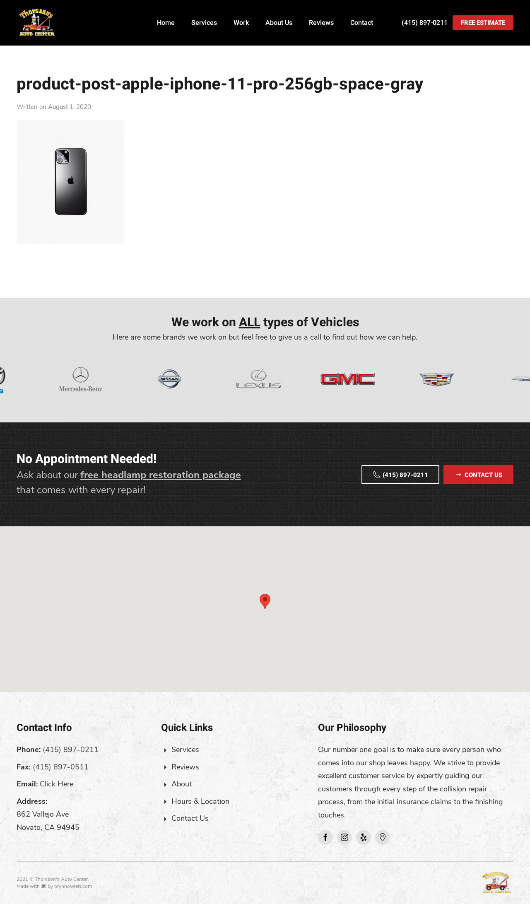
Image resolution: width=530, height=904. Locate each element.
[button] (265, 601)
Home (166, 23)
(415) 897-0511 (61, 767)
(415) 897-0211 (425, 23)
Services (204, 23)
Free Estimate (483, 22)
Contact (361, 23)
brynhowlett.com (73, 886)
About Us (278, 23)
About (181, 784)
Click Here (56, 784)
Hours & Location (200, 801)
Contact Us (190, 818)
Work (241, 23)
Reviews (321, 23)
